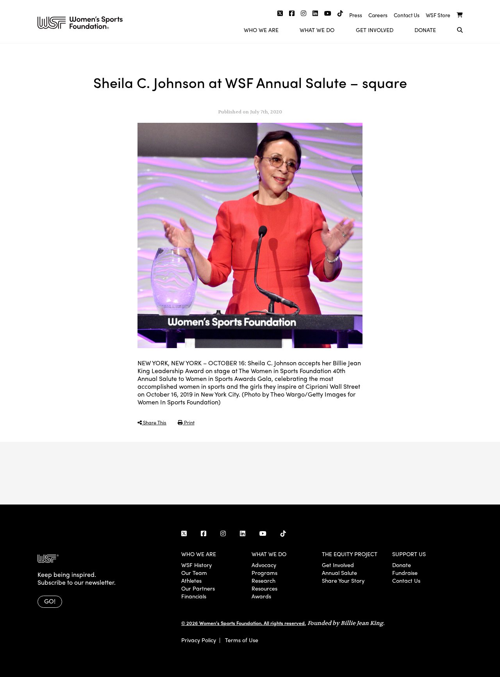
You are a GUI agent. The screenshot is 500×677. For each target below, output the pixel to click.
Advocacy (264, 565)
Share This (154, 422)
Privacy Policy (198, 640)
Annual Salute (339, 572)
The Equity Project (349, 554)
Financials (193, 596)
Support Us (409, 554)
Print (189, 422)
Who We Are (261, 30)
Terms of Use (241, 640)
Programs (264, 572)
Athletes (191, 580)
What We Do (317, 30)
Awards (261, 596)
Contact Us (407, 15)
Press (355, 15)
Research (263, 580)
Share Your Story (343, 580)
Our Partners (198, 588)
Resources (264, 588)
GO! (49, 600)
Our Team (194, 572)
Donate (425, 30)
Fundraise (405, 572)
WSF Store (438, 15)
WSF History (196, 565)
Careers (378, 15)
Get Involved (374, 30)
